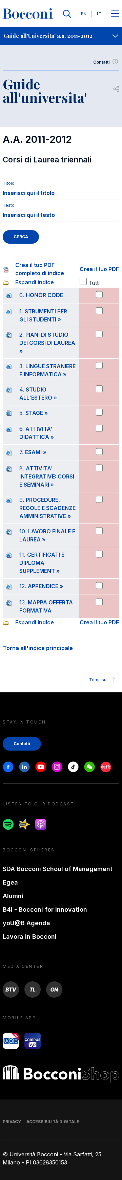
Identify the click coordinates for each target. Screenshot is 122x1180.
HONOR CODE (44, 295)
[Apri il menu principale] (115, 14)
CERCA (21, 236)
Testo (9, 205)
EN (83, 13)
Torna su (97, 679)
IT (99, 13)
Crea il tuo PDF (99, 269)
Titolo (9, 183)
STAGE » (36, 412)
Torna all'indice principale (38, 648)
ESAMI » (35, 452)
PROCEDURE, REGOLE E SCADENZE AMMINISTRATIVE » (47, 507)
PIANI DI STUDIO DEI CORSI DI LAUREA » (47, 342)
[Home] (28, 14)
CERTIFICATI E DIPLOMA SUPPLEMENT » (41, 562)
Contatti (101, 62)
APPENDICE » (45, 586)
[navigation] (61, 36)
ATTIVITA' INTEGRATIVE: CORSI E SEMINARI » (46, 476)
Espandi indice (34, 282)
